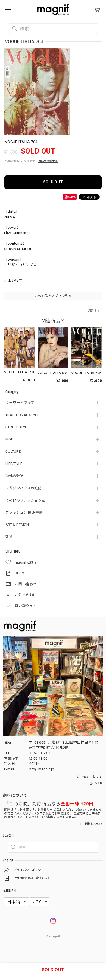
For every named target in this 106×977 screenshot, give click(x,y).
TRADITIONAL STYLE (22, 415)
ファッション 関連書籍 (23, 512)
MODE (10, 439)
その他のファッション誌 (25, 500)
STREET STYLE (17, 427)
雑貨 (9, 537)
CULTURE (13, 451)
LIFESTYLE (14, 464)
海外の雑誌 (14, 476)
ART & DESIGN (17, 525)
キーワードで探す (19, 403)
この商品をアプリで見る (53, 296)
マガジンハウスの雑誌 (23, 488)
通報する (94, 311)
